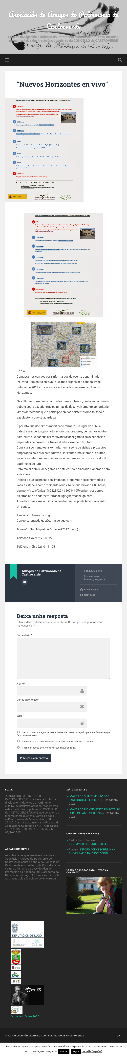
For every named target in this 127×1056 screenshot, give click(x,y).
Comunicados (91, 576)
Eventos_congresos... (95, 579)
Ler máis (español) (92, 1051)
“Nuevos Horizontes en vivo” (62, 84)
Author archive (25, 582)
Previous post (91, 589)
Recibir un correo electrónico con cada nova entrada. (49, 747)
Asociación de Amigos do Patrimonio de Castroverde (63, 20)
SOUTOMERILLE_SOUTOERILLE (88, 843)
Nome (21, 683)
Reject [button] (76, 1051)
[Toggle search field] (120, 59)
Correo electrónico (28, 699)
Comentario (24, 635)
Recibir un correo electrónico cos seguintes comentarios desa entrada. (58, 741)
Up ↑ (119, 1035)
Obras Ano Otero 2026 (25, 1016)
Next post (89, 594)
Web (19, 716)
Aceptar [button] (63, 1051)
